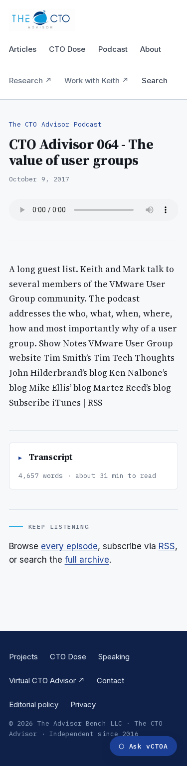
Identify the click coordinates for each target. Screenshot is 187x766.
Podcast (113, 49)
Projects (23, 656)
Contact (110, 680)
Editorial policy (33, 704)
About (150, 49)
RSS (167, 546)
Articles (22, 49)
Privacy (83, 704)
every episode (69, 546)
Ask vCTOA (143, 746)
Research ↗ (30, 80)
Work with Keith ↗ (96, 80)
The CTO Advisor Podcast (55, 124)
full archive (87, 560)
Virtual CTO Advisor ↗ (47, 680)
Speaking (114, 656)
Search (155, 80)
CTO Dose (67, 49)
